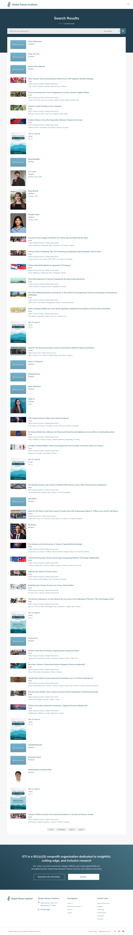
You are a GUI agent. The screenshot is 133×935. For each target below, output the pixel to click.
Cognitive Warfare (44, 86)
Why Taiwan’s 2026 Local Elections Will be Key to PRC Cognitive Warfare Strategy (61, 79)
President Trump (51, 426)
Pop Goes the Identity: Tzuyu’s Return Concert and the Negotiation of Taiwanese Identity (63, 692)
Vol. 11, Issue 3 (34, 789)
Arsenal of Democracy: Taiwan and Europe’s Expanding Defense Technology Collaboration (63, 558)
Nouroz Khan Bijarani (36, 66)
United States (53, 355)
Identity (45, 699)
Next (71, 830)
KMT (53, 259)
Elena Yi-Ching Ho (35, 361)
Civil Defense (32, 822)
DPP (49, 259)
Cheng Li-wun (33, 259)
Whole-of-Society (63, 822)
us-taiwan (64, 519)
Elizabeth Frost (34, 374)
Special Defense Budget (60, 552)
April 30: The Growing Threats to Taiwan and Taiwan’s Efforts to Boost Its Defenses (61, 348)
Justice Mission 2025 (35, 579)
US (76, 658)
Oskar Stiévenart (35, 41)
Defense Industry (49, 565)
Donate (70, 912)
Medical (43, 492)
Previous (62, 830)
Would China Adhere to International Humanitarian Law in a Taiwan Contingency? (60, 678)
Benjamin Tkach (34, 757)
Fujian (47, 316)
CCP (29, 86)
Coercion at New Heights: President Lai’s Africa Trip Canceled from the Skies (58, 238)
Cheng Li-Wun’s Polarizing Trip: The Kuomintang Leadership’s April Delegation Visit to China (64, 251)
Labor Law (48, 114)
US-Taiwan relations (66, 355)
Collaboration (32, 713)
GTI (40, 355)
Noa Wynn (32, 498)
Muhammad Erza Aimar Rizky (40, 770)
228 (29, 302)
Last (80, 830)
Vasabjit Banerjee (35, 745)
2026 (29, 84)
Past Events (37, 353)
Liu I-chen (32, 172)
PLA (65, 316)
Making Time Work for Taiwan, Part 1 (43, 571)
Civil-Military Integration (36, 316)
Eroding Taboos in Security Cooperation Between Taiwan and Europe (55, 120)
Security (65, 127)
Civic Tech (36, 100)
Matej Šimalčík (34, 159)
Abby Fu (31, 399)
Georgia (38, 453)
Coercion (36, 286)
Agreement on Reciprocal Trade (38, 658)
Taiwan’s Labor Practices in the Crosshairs (45, 106)
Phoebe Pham (33, 214)
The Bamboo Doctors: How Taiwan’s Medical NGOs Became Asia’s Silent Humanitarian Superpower (67, 485)
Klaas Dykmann (34, 386)
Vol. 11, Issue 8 (34, 134)
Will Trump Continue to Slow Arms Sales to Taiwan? (48, 418)
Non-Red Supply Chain (49, 606)
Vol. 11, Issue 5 (34, 613)
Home (61, 24)
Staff (29, 404)
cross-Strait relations (35, 699)
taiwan (45, 355)
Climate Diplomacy (58, 439)
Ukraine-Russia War (72, 100)
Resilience (46, 822)
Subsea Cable (59, 100)
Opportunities (101, 912)
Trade (72, 658)
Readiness (56, 579)
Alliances (36, 439)
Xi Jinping (69, 259)
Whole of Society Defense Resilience (86, 686)
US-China (68, 426)
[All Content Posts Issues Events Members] (111, 31)
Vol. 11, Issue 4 (34, 719)
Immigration (46, 672)
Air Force (31, 593)
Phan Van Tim (33, 54)
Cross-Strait (43, 259)
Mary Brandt (33, 191)
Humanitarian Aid (34, 492)
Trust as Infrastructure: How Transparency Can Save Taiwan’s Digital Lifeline (58, 92)
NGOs (40, 822)
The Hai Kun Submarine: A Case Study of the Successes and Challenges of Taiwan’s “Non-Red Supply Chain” (71, 599)
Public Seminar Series (49, 353)
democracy (36, 519)
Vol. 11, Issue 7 (34, 322)
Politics (53, 672)
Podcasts (100, 906)
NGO (49, 492)
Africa (30, 439)
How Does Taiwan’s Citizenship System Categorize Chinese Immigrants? (56, 664)
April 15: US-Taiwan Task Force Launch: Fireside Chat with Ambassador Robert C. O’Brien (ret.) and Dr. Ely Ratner (73, 511)
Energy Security (45, 286)
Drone (37, 127)
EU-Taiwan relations (55, 127)
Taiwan (64, 86)
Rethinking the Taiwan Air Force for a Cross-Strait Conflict (51, 585)
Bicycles (31, 114)
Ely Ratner (32, 525)
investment (54, 658)
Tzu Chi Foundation (64, 492)
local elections (55, 86)
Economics (43, 127)
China (34, 86)
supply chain (70, 606)
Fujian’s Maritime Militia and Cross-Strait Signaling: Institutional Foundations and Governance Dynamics (69, 309)
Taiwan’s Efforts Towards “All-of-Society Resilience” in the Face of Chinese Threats (61, 814)
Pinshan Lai (33, 638)
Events (70, 909)
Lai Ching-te (64, 245)
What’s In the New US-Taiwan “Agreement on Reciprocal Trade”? (54, 651)
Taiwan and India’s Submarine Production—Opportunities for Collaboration (57, 705)
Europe (58, 565)
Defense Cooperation (35, 565)
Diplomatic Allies (46, 245)
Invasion (49, 686)
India (48, 713)
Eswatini (56, 245)
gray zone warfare (47, 100)
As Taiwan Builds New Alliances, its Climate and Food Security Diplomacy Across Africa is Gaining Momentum (71, 432)
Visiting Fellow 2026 (35, 177)
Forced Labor (39, 114)
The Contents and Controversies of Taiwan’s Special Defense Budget (55, 544)
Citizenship (37, 672)
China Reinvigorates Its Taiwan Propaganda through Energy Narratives (56, 279)
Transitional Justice (68, 302)
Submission (100, 916)
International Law (39, 686)
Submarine (61, 606)
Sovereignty (47, 453)
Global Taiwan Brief (51, 84)
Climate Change (46, 439)
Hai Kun (37, 606)
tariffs (67, 658)
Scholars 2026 (33, 196)
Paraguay (57, 273)
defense (31, 127)
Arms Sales (32, 426)
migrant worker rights (60, 114)
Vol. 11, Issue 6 (34, 459)
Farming (77, 439)
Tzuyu (57, 699)
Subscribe (100, 919)
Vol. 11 (30, 139)
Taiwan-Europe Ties (74, 565)
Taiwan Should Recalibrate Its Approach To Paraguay (49, 265)
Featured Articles (38, 84)
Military (48, 552)
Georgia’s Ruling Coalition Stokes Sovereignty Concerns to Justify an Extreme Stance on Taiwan (65, 446)
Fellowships (100, 909)
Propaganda (56, 286)
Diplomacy (36, 245)
